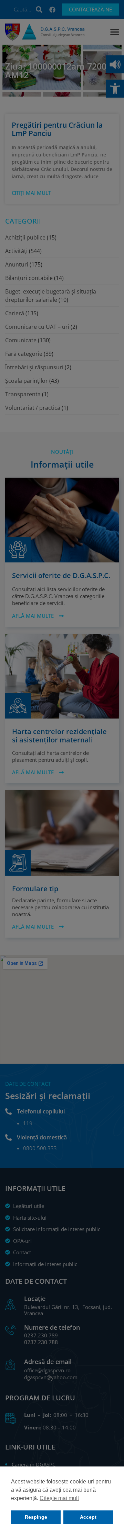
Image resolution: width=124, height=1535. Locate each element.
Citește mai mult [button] (59, 1498)
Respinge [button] (36, 1517)
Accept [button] (88, 1517)
